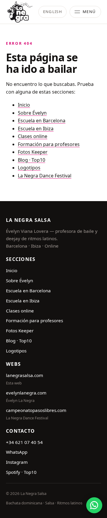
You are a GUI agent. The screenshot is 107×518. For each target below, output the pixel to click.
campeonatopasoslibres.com (36, 410)
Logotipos (29, 167)
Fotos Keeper (33, 152)
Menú (89, 11)
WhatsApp (16, 452)
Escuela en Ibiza (36, 128)
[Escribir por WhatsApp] (94, 505)
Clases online (32, 136)
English (52, 11)
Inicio (24, 105)
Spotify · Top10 (21, 472)
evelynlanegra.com (26, 393)
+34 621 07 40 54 (24, 442)
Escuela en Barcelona (41, 120)
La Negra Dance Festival (44, 175)
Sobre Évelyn (32, 113)
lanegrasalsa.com (24, 375)
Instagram (17, 462)
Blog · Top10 (31, 160)
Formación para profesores (49, 144)
